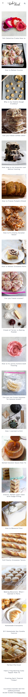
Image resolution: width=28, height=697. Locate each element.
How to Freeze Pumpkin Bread (14, 201)
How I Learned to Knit (14, 431)
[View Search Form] (24, 3)
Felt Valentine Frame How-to (14, 38)
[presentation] (14, 23)
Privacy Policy (21, 692)
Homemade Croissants (14, 625)
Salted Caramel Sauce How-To (14, 463)
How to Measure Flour (14, 528)
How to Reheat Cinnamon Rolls (14, 266)
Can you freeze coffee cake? (14, 135)
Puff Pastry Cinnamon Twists (14, 560)
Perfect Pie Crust (14, 665)
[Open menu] (3, 3)
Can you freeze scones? (14, 298)
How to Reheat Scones (14, 70)
